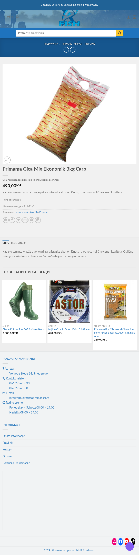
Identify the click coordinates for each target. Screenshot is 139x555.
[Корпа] (134, 17)
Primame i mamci (72, 44)
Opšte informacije (14, 436)
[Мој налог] (128, 17)
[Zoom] (7, 159)
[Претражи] (17, 17)
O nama (7, 456)
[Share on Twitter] (19, 220)
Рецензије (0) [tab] (18, 243)
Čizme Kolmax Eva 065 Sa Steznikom (23, 329)
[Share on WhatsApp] (6, 220)
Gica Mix (34, 212)
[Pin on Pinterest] (31, 220)
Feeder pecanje (22, 212)
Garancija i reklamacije (16, 463)
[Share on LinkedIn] (38, 220)
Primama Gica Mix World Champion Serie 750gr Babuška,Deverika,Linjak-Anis (115, 332)
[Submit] (119, 33)
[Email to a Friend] (25, 220)
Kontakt (7, 449)
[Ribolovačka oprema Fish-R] (69, 17)
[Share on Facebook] (12, 220)
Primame (90, 44)
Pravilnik (8, 442)
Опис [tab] (6, 243)
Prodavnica (51, 44)
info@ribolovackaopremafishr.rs (29, 397)
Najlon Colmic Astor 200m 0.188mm (69, 329)
